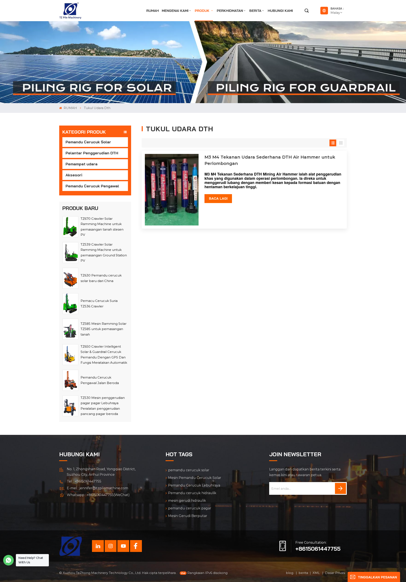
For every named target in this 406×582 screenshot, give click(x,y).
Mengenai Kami (175, 10)
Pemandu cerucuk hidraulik (192, 493)
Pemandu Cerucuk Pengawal (92, 186)
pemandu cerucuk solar (188, 470)
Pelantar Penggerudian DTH (92, 153)
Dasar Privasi (335, 573)
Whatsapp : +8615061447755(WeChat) (98, 495)
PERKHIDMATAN (230, 10)
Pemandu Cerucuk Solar (88, 142)
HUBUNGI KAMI (280, 10)
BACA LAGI (218, 198)
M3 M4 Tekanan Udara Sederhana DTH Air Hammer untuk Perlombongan (269, 160)
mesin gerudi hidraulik (187, 501)
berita (255, 10)
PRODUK (202, 10)
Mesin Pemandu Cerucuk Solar (194, 478)
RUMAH (152, 10)
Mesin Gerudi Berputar (187, 516)
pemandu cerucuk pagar (189, 508)
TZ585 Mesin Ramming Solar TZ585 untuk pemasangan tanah (103, 329)
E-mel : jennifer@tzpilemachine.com (97, 488)
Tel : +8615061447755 (84, 481)
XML (317, 573)
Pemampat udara (81, 164)
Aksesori (74, 175)
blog (290, 573)
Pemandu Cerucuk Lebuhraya (194, 485)
